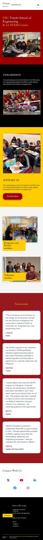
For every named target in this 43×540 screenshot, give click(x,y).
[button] (38, 5)
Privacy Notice (12, 536)
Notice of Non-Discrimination (22, 536)
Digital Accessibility (33, 536)
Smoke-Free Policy (13, 538)
